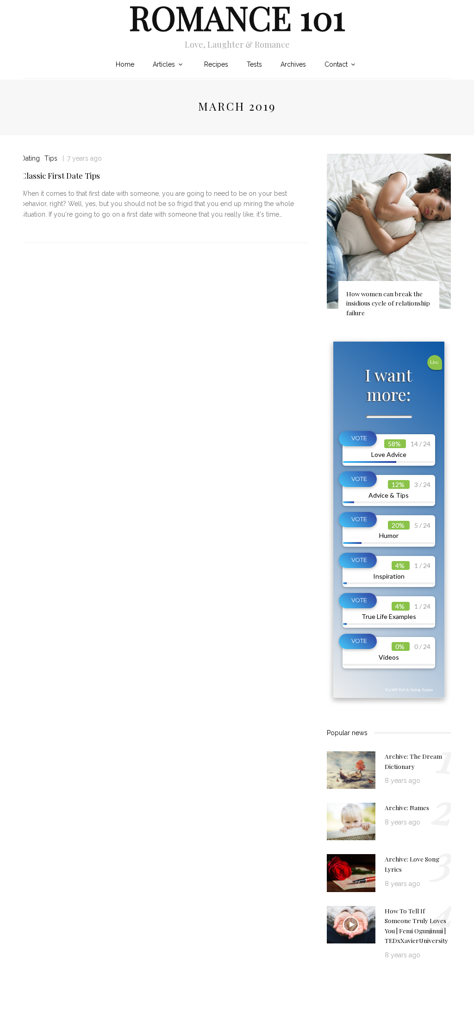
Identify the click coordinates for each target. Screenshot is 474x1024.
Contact (336, 64)
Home (125, 64)
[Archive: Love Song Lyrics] (351, 872)
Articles (164, 64)
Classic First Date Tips (60, 175)
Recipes (216, 64)
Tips (50, 158)
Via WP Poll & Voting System (409, 689)
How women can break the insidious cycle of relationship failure (388, 303)
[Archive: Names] (351, 820)
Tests (254, 64)
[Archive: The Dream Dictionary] (351, 769)
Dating (30, 158)
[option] (389, 239)
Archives (293, 64)
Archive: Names (407, 807)
